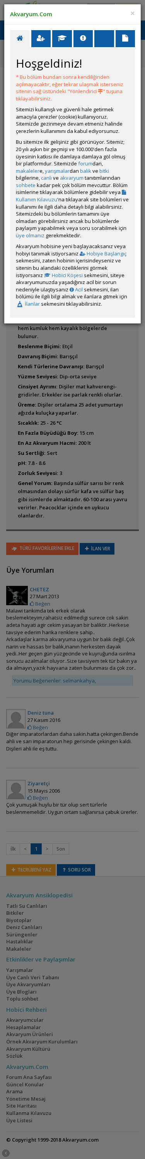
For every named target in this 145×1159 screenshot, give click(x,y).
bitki (104, 170)
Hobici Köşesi (67, 275)
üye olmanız (30, 235)
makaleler (27, 170)
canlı (46, 177)
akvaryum (72, 177)
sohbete (26, 185)
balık (85, 170)
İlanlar (32, 303)
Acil (78, 289)
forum (85, 163)
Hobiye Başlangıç (105, 253)
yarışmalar (57, 170)
